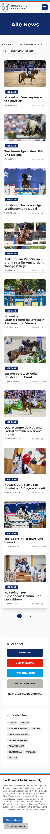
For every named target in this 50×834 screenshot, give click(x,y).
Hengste (25, 723)
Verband (25, 652)
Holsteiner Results (18, 734)
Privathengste (25, 683)
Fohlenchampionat (18, 729)
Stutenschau (15, 752)
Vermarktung (25, 663)
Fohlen (12, 723)
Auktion (13, 758)
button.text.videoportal (25, 694)
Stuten (36, 729)
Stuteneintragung (18, 740)
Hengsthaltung (25, 673)
